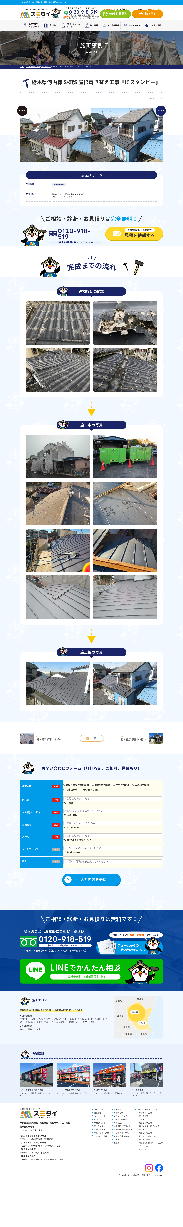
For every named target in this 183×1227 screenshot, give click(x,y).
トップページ (99, 1109)
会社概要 (98, 1113)
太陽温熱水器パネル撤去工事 (151, 1143)
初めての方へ (99, 1129)
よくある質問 (155, 25)
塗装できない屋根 (101, 1133)
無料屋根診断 (113, 25)
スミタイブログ (120, 1116)
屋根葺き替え (59, 184)
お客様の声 (118, 1113)
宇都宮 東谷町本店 (121, 1133)
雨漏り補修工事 (145, 1133)
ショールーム (134, 25)
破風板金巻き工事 (146, 1139)
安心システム (99, 1126)
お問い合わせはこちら (131, 947)
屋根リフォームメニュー (73, 25)
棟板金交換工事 (145, 1123)
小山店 (116, 1139)
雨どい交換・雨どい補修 (149, 1126)
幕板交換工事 (144, 1149)
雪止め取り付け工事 (147, 1136)
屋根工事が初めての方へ (34, 25)
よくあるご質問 (100, 1136)
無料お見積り (117, 13)
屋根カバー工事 (145, 1113)
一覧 (94, 738)
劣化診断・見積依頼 (122, 1126)
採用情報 (98, 1119)
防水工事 (142, 1129)
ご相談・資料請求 (121, 1119)
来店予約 (147, 13)
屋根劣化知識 (99, 1123)
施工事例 (94, 25)
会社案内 (53, 25)
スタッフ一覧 (99, 1116)
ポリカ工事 (143, 1146)
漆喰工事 (142, 1119)
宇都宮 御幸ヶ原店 (121, 1136)
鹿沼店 (116, 1143)
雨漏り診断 (118, 1123)
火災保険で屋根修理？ (123, 1129)
